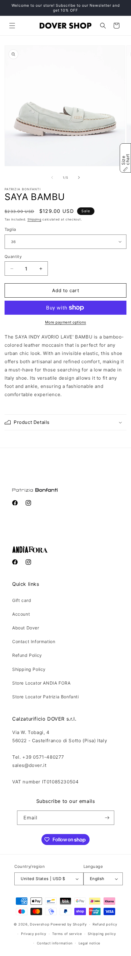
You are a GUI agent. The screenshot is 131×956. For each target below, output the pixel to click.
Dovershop (39, 924)
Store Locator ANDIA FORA (41, 683)
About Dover (25, 627)
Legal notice (89, 943)
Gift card (21, 600)
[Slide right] (79, 177)
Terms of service (67, 934)
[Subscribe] (107, 818)
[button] (12, 25)
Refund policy (105, 924)
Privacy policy (33, 934)
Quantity (13, 256)
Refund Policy (27, 655)
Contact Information (33, 641)
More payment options (65, 322)
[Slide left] (52, 177)
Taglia (10, 229)
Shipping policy (102, 934)
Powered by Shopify (69, 924)
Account (21, 614)
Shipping (34, 219)
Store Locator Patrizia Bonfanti (45, 696)
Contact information (55, 943)
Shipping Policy (29, 669)
